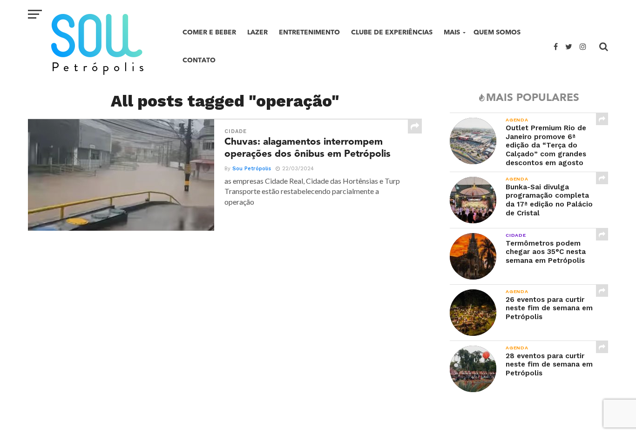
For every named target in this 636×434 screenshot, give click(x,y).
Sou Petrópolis (251, 169)
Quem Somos (497, 32)
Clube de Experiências (392, 32)
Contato (199, 60)
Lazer (257, 32)
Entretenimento (309, 32)
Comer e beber (209, 32)
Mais (452, 32)
